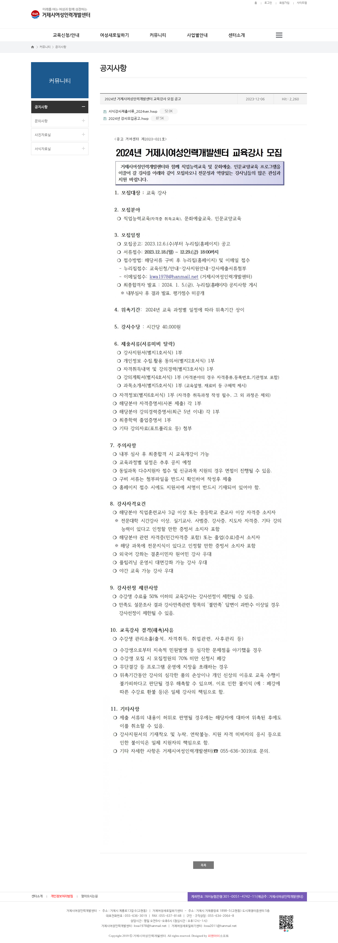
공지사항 (41, 107)
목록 (203, 865)
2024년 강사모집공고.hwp (136, 118)
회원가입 (284, 3)
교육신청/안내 (66, 35)
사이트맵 (302, 3)
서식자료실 (43, 149)
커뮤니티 (158, 35)
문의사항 (41, 121)
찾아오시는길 (89, 896)
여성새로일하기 (114, 35)
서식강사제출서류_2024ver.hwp (140, 111)
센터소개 (236, 35)
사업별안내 (197, 35)
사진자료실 (43, 135)
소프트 (218, 935)
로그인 (268, 3)
